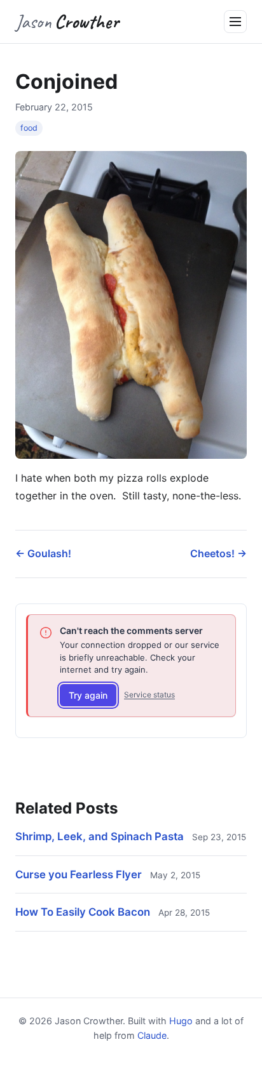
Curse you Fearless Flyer (78, 874)
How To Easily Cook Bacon (82, 912)
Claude (152, 1035)
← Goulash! (43, 553)
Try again (88, 695)
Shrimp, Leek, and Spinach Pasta (99, 836)
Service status (149, 694)
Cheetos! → (218, 553)
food (29, 128)
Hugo (181, 1020)
